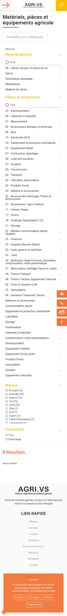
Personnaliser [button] (34, 604)
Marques (33, 552)
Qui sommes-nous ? (33, 546)
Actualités (33, 558)
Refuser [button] (48, 597)
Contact (33, 565)
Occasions (33, 540)
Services (33, 527)
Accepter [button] (35, 597)
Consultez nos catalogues (24, 37)
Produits (33, 534)
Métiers (33, 521)
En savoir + (20, 597)
